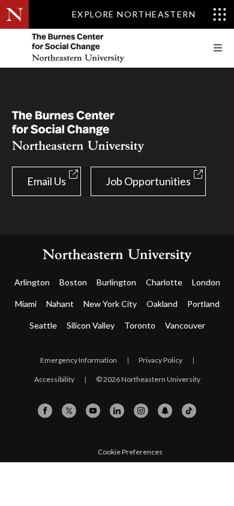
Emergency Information (78, 360)
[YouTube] (93, 410)
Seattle (43, 325)
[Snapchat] (165, 410)
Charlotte (164, 282)
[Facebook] (45, 410)
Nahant (60, 304)
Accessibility (54, 379)
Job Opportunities (148, 181)
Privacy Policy (160, 360)
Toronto (139, 325)
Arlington (32, 282)
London (206, 282)
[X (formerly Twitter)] (69, 410)
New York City (110, 304)
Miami (26, 304)
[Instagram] (141, 410)
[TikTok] (189, 410)
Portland (203, 304)
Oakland (162, 304)
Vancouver (185, 325)
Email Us (46, 181)
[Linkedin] (117, 410)
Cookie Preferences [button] (130, 451)
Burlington (116, 282)
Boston (73, 282)
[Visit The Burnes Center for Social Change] (102, 48)
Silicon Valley (91, 325)
